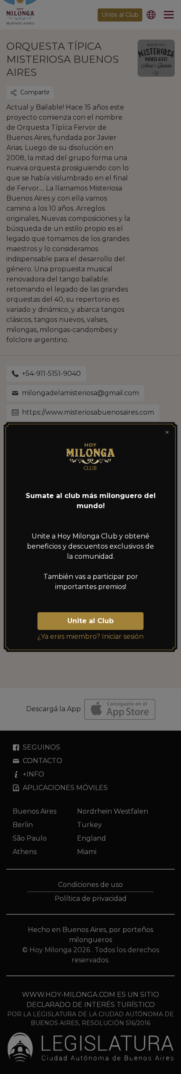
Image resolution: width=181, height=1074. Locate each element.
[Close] (167, 432)
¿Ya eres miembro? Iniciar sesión (90, 636)
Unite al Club (90, 621)
